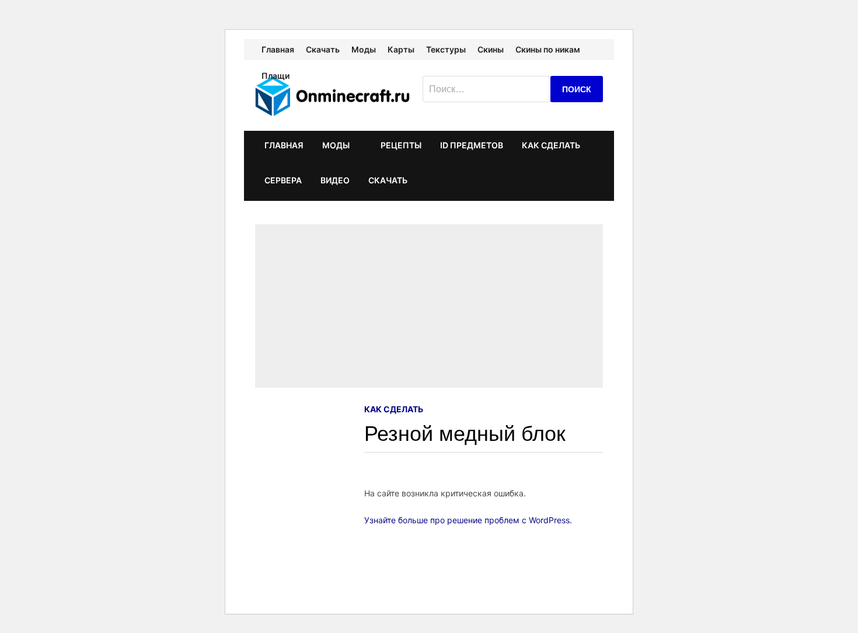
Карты (401, 49)
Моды (363, 49)
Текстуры (446, 49)
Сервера (283, 180)
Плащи (275, 76)
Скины (490, 49)
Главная (277, 49)
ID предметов (471, 145)
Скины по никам (547, 49)
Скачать (323, 49)
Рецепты (401, 145)
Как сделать (551, 145)
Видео (335, 180)
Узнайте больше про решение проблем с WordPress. (468, 520)
